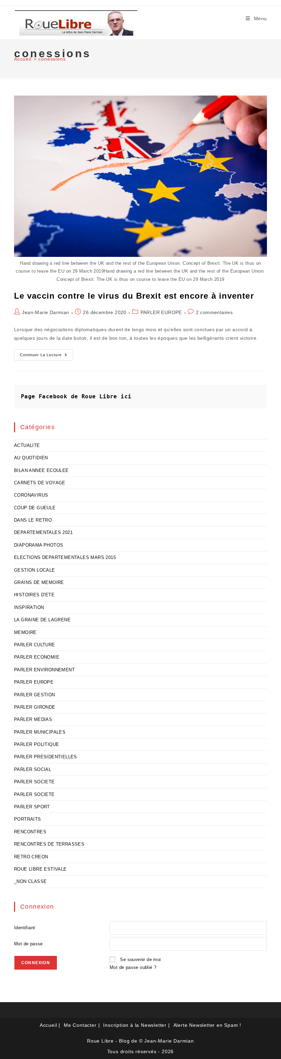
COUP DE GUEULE (35, 507)
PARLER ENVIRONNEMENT (44, 669)
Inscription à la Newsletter (135, 1025)
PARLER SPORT (32, 806)
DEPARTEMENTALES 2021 (43, 532)
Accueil (48, 1025)
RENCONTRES (30, 831)
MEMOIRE (25, 632)
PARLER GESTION (34, 694)
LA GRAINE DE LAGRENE (42, 619)
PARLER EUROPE (161, 312)
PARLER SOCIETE (34, 781)
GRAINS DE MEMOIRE (39, 582)
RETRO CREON (31, 856)
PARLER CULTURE (34, 644)
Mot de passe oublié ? (133, 967)
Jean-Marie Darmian (45, 312)
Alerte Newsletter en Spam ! (207, 1025)
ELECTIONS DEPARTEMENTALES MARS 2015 (65, 557)
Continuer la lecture (46, 356)
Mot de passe (28, 943)
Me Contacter (80, 1025)
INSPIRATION (29, 607)
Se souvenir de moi (140, 959)
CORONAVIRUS (31, 495)
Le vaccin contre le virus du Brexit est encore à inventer (134, 295)
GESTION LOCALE (34, 570)
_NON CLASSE (30, 881)
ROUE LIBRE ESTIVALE (40, 869)
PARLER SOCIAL (32, 769)
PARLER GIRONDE (35, 707)
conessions (51, 59)
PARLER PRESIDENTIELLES (45, 756)
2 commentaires (214, 312)
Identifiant (24, 927)
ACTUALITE (27, 445)
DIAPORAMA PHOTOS (38, 545)
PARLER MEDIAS (33, 719)
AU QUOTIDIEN (31, 457)
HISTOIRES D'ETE (34, 594)
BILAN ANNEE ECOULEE (41, 470)
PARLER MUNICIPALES (39, 732)
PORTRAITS (27, 819)
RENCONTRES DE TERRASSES (49, 844)
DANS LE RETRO (33, 520)
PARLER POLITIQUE (36, 744)
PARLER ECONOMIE (36, 657)
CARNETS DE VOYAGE (39, 482)
